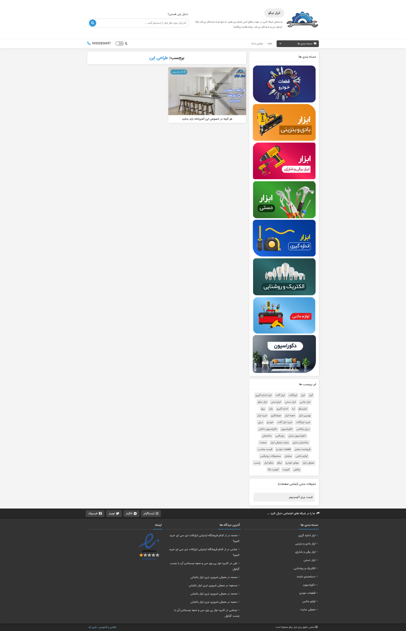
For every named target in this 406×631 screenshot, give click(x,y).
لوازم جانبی (302, 456)
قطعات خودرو (283, 449)
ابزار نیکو (262, 402)
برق (263, 409)
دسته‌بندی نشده (306, 576)
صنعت (263, 443)
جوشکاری (276, 415)
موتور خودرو (292, 463)
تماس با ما (257, 43)
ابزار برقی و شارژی (305, 551)
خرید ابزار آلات (284, 422)
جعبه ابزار (290, 415)
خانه (269, 43)
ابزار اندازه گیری (263, 395)
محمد (234, 535)
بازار (271, 409)
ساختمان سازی (301, 443)
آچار (311, 395)
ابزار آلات (280, 395)
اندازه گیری (282, 409)
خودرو (270, 422)
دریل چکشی (303, 429)
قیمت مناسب (265, 449)
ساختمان (267, 436)
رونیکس (280, 436)
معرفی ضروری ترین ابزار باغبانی (208, 577)
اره (293, 409)
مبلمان (288, 456)
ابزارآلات (293, 395)
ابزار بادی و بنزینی (305, 543)
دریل (260, 422)
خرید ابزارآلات (303, 422)
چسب (257, 463)
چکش (297, 470)
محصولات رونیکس (270, 456)
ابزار (303, 395)
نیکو (279, 463)
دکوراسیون (287, 429)
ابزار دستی (290, 402)
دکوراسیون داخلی (268, 429)
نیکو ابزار (268, 463)
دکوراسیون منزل (297, 436)
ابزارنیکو (303, 409)
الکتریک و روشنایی (304, 568)
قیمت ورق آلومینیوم (301, 497)
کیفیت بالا (273, 470)
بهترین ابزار (305, 415)
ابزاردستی (276, 402)
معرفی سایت (307, 609)
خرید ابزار (262, 415)
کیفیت (286, 470)
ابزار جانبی (305, 402)
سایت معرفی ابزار (279, 443)
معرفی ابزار (308, 463)
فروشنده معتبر (302, 449)
